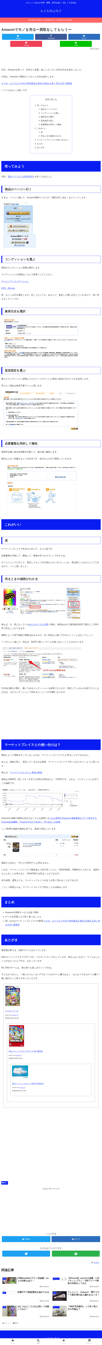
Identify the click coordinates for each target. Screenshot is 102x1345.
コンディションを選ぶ (50, 113)
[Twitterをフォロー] (26, 1254)
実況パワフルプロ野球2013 (21, 176)
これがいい (41, 128)
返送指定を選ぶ (47, 121)
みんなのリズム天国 (38, 624)
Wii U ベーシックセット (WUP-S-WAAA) (28, 1084)
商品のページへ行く (49, 109)
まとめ (39, 144)
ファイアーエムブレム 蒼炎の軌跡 (26, 772)
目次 (47, 99)
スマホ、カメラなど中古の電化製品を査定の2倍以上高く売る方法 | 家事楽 (36, 83)
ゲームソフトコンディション (15, 281)
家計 (5, 1183)
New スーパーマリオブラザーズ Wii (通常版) (26, 1051)
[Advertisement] (51, 58)
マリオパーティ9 (11, 1011)
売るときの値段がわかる (51, 136)
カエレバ (15, 1015)
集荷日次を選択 (47, 117)
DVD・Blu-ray (8, 288)
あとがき (40, 147)
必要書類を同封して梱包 (51, 124)
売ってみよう (42, 105)
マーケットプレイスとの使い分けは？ (53, 140)
